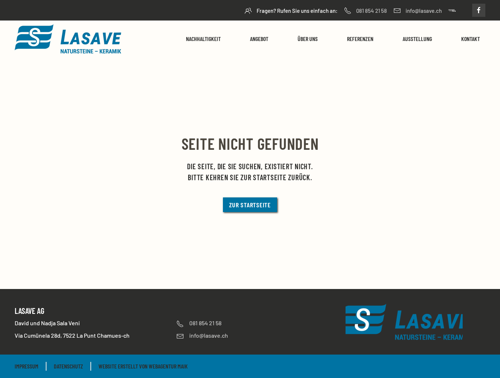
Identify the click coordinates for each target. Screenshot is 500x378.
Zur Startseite (250, 205)
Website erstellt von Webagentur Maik (143, 366)
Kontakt (470, 38)
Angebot (259, 38)
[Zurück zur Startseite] (68, 39)
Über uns (308, 38)
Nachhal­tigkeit (203, 38)
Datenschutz (68, 366)
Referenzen (360, 38)
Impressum (26, 366)
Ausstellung (417, 38)
